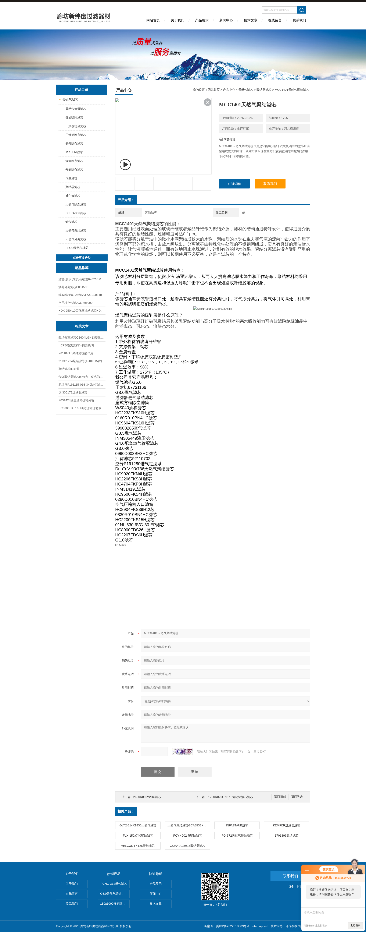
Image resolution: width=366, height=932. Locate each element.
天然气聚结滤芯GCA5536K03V (188, 825)
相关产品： (126, 811)
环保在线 (291, 926)
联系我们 (299, 20)
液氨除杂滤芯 (74, 161)
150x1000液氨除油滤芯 (115, 903)
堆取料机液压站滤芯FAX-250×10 (80, 295)
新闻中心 (226, 20)
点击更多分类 (82, 257)
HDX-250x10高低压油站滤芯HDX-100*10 (81, 310)
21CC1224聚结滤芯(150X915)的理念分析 (81, 361)
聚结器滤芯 (72, 187)
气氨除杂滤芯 (74, 169)
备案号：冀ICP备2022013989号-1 (227, 926)
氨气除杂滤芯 (74, 143)
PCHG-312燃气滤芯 (114, 883)
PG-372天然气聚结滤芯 (237, 835)
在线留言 (275, 20)
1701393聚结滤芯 (286, 835)
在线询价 (234, 184)
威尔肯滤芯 (72, 195)
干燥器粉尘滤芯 (75, 126)
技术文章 (250, 20)
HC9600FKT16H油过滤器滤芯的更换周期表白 (81, 408)
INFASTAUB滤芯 (237, 825)
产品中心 (229, 89)
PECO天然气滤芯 (77, 248)
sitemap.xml (260, 926)
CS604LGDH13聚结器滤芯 (187, 845)
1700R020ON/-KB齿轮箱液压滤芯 (230, 797)
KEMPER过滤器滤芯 (286, 825)
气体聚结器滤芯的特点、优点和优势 (81, 376)
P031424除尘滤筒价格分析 (76, 400)
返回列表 (297, 796)
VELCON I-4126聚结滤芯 (138, 845)
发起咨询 (355, 925)
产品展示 (202, 20)
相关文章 (82, 326)
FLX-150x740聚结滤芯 (138, 835)
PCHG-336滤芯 (75, 213)
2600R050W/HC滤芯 (147, 797)
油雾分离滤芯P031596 (73, 287)
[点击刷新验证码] (182, 751)
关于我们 (177, 20)
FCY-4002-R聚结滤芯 (187, 835)
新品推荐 (82, 268)
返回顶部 (280, 796)
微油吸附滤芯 (74, 117)
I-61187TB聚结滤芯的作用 (75, 353)
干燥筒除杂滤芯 (75, 135)
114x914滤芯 (74, 152)
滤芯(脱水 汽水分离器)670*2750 (79, 279)
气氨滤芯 (71, 178)
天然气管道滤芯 (75, 108)
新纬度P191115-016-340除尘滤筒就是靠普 (81, 384)
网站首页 (153, 20)
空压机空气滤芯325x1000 (75, 302)
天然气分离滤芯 (75, 239)
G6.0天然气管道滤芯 (114, 893)
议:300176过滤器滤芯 (72, 392)
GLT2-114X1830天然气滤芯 (137, 825)
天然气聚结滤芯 (75, 230)
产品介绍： (126, 200)
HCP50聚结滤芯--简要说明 (76, 345)
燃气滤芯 (71, 221)
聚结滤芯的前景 (68, 369)
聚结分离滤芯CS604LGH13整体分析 (81, 337)
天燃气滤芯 (70, 99)
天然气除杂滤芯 (75, 204)
